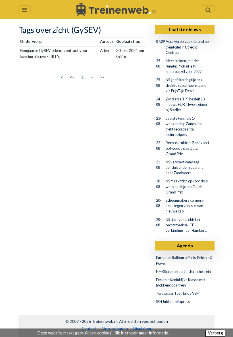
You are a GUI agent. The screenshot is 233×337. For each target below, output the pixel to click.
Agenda (185, 245)
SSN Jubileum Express (173, 301)
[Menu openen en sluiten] (24, 9)
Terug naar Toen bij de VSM (177, 293)
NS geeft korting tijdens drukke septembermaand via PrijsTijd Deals (186, 85)
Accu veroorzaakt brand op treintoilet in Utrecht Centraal (187, 46)
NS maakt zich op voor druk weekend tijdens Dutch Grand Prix (187, 186)
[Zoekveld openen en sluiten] (208, 9)
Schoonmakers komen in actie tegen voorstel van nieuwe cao (185, 205)
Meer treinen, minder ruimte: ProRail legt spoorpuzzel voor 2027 (183, 66)
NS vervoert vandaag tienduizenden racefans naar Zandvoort (184, 167)
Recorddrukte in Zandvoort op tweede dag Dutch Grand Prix (187, 148)
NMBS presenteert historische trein (183, 271)
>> (102, 77)
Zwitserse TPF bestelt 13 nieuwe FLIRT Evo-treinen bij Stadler (186, 104)
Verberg (215, 332)
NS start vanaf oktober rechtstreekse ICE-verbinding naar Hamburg (186, 225)
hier (124, 332)
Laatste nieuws (185, 29)
